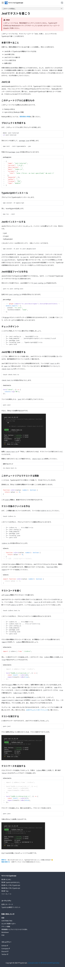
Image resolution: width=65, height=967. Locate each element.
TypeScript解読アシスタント (10, 907)
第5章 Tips (4, 891)
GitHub (3, 946)
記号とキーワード (7, 904)
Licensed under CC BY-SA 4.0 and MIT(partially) (43, 963)
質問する (3, 860)
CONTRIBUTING (6, 921)
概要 (2, 918)
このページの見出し (9, 8)
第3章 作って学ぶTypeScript (10, 885)
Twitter (4, 954)
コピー (60, 132)
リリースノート (6, 894)
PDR (2, 935)
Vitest (5, 28)
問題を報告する (5, 862)
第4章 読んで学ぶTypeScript (10, 888)
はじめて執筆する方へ (8, 924)
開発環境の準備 (25, 116)
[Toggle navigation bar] (2, 2)
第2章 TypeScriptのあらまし (10, 882)
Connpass (4, 948)
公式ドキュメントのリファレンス (37, 710)
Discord (4, 951)
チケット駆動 (5, 926)
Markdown (5, 932)
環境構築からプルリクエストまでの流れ (14, 929)
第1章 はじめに (6, 879)
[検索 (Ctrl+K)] (62, 2)
